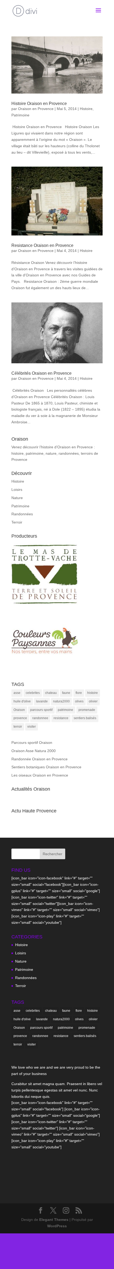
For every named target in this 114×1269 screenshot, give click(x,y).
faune (66, 693)
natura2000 (61, 701)
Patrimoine (20, 115)
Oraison (19, 710)
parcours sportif (41, 710)
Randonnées (22, 514)
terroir (18, 726)
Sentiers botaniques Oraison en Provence (46, 767)
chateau (51, 693)
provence (20, 718)
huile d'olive (22, 701)
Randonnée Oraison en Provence (39, 759)
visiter (31, 726)
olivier (93, 701)
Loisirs (16, 489)
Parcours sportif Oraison (31, 742)
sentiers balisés (85, 718)
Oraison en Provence (36, 109)
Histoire (86, 109)
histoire (92, 693)
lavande (42, 701)
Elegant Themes (53, 1219)
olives (79, 701)
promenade (86, 710)
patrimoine (65, 710)
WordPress (57, 1226)
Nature (17, 498)
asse (17, 693)
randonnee (40, 718)
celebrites (33, 693)
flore (79, 693)
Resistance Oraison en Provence (42, 245)
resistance (61, 718)
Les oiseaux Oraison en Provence (39, 775)
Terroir (16, 522)
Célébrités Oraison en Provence (41, 373)
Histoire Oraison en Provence (39, 103)
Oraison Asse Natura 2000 (33, 751)
